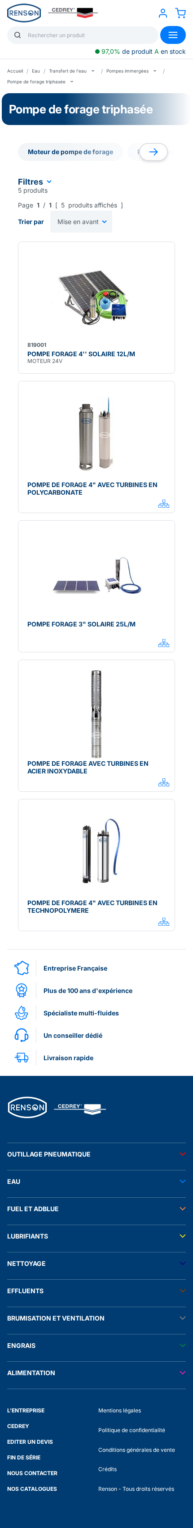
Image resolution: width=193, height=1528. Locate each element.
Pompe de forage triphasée (36, 81)
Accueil (15, 70)
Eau (36, 70)
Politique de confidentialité (131, 1430)
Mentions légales (119, 1410)
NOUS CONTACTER (32, 1473)
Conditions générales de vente (136, 1449)
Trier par (31, 221)
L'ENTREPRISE (25, 1410)
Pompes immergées (127, 70)
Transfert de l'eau (68, 70)
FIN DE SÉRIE (23, 1457)
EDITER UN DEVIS (30, 1441)
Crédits (107, 1469)
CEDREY (18, 1426)
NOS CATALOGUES (32, 1488)
